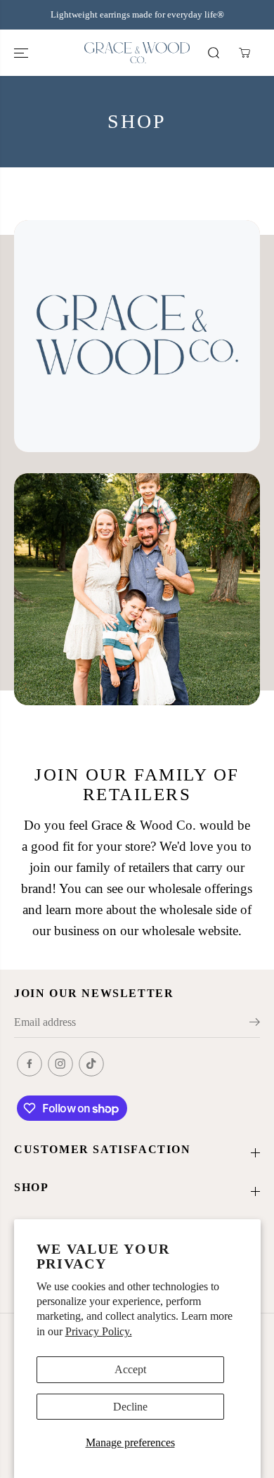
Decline (130, 1406)
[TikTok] (91, 1063)
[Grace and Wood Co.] (137, 53)
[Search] (213, 52)
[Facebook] (29, 1063)
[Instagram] (60, 1063)
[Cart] (244, 52)
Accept (130, 1369)
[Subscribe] (254, 1024)
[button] (22, 53)
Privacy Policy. (98, 1331)
